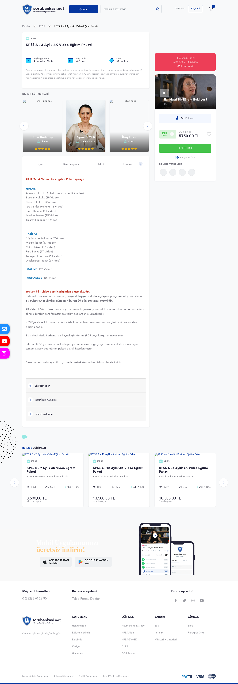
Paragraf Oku (196, 632)
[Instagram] (5, 353)
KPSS (42, 26)
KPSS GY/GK (129, 639)
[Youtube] (5, 341)
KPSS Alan (128, 632)
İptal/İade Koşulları (45, 400)
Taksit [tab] (101, 164)
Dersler (26, 26)
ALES (125, 646)
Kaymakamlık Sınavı (133, 625)
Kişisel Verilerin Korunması (115, 676)
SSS (157, 625)
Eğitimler (83, 9)
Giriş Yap (180, 8)
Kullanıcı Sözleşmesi (63, 676)
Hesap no (77, 653)
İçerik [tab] (41, 164)
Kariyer (76, 646)
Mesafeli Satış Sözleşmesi (35, 676)
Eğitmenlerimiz (81, 632)
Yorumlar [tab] (132, 164)
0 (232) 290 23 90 (34, 598)
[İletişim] (5, 329)
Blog (190, 625)
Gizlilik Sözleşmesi (88, 676)
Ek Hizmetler (42, 385)
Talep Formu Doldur (86, 599)
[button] (24, 126)
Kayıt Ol (195, 8)
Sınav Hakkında (43, 414)
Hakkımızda (79, 625)
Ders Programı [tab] (71, 164)
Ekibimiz (77, 639)
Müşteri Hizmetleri (166, 639)
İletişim (159, 632)
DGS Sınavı (128, 653)
